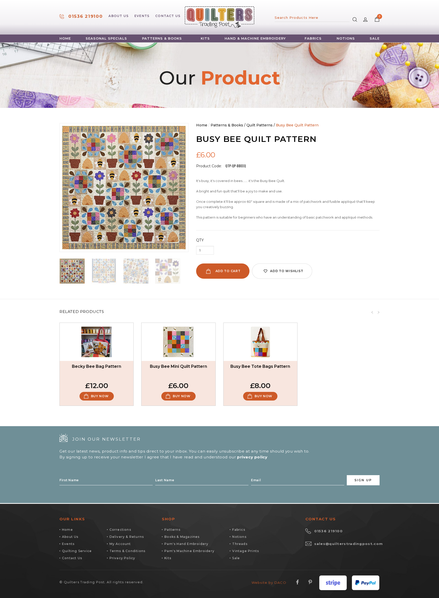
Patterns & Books (162, 38)
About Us (118, 16)
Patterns (172, 529)
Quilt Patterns (259, 125)
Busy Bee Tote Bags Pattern (260, 366)
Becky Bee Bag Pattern (96, 366)
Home (65, 38)
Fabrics (313, 38)
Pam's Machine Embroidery (189, 551)
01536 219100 (85, 16)
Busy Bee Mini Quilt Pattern (178, 366)
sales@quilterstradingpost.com (348, 544)
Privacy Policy (122, 558)
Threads (239, 544)
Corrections (120, 529)
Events (141, 16)
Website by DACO (269, 582)
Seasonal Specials (106, 38)
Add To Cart (228, 271)
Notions (346, 38)
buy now (100, 396)
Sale (375, 38)
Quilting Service (77, 551)
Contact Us (167, 16)
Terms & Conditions (127, 551)
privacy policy (252, 457)
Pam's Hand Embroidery (186, 544)
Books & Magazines (181, 537)
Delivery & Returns (126, 537)
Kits (205, 38)
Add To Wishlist (286, 271)
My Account (120, 544)
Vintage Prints (245, 551)
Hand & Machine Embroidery (255, 38)
